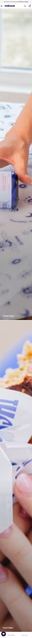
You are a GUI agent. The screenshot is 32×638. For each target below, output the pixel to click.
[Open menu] (2, 6)
